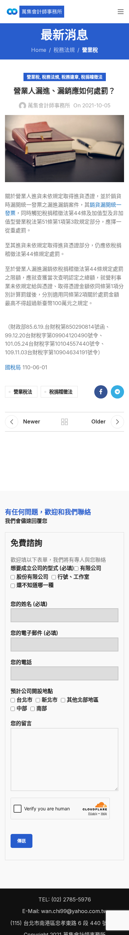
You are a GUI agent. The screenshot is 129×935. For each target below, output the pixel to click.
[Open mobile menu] (120, 11)
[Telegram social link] (117, 392)
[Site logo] (34, 11)
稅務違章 (70, 76)
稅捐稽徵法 (92, 76)
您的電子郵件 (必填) (34, 633)
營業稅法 (23, 392)
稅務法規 (64, 50)
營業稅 (90, 50)
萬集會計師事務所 (49, 105)
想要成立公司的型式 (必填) (56, 576)
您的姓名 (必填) (29, 604)
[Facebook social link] (101, 392)
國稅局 (13, 367)
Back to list (64, 421)
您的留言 (21, 723)
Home (38, 50)
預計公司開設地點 (55, 699)
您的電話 (21, 662)
